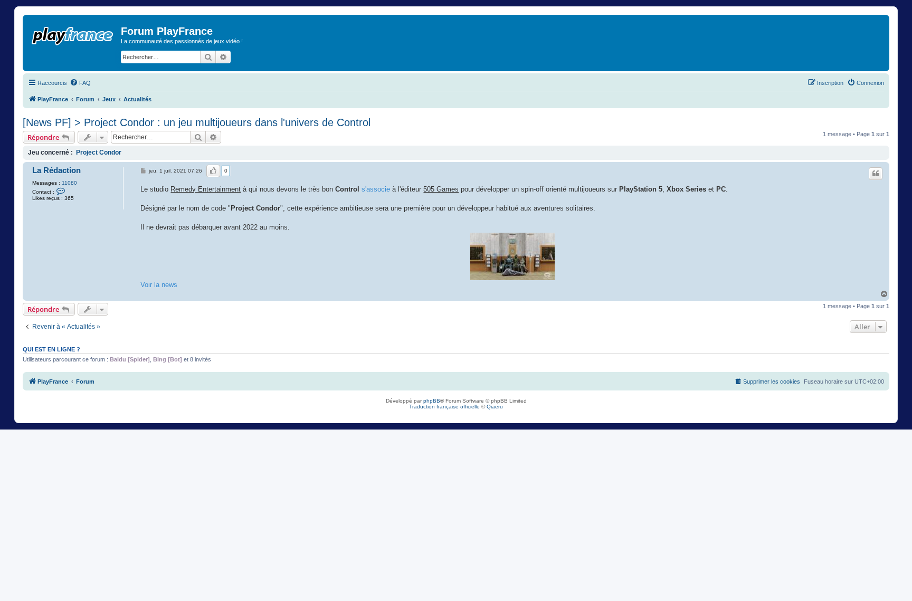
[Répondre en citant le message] (875, 173)
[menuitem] (80, 83)
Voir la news (158, 285)
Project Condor (98, 152)
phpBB (431, 401)
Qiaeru (495, 406)
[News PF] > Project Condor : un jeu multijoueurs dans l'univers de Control (196, 122)
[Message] (143, 171)
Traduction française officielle (444, 406)
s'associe (376, 189)
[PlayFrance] (73, 33)
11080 (69, 183)
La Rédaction (56, 170)
